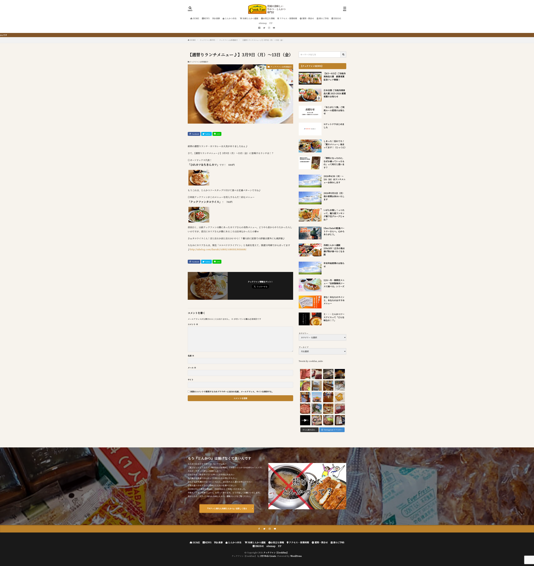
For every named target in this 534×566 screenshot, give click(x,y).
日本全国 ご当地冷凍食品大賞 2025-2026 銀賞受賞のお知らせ (335, 93)
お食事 (217, 18)
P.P (271, 23)
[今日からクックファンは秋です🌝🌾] (328, 409)
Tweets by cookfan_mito (311, 361)
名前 (191, 356)
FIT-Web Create (268, 556)
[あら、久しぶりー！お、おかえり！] (340, 374)
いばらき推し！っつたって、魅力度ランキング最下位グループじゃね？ (334, 215)
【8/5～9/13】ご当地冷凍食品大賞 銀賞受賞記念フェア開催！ (335, 76)
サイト (190, 380)
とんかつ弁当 (230, 18)
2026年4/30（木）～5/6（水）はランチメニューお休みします (334, 179)
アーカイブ (303, 347)
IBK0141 (337, 18)
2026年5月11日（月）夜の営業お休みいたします (334, 196)
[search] (343, 54)
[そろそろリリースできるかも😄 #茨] (340, 397)
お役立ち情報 (269, 18)
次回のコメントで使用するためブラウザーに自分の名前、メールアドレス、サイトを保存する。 (232, 391)
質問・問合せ (308, 18)
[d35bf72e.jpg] (199, 220)
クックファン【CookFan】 (276, 552)
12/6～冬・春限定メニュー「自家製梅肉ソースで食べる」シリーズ (334, 283)
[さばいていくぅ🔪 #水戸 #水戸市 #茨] (317, 374)
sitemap (263, 23)
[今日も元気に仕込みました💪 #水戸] (305, 420)
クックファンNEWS (207, 40)
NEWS (207, 18)
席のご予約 (323, 18)
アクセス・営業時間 (288, 18)
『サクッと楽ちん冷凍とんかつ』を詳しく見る (226, 508)
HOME (195, 18)
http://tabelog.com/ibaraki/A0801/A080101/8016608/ (218, 249)
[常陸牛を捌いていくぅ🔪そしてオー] (340, 409)
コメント (193, 324)
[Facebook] (194, 134)
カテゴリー (303, 333)
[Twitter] (206, 134)
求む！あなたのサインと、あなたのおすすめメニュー (334, 300)
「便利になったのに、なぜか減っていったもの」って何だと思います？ (334, 163)
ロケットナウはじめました (334, 126)
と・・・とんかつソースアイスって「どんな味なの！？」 (334, 317)
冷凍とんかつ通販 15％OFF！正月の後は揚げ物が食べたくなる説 (334, 250)
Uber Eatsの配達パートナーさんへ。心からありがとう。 (334, 231)
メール (192, 368)
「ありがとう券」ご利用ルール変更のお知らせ (334, 110)
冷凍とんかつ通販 (250, 18)
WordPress (296, 556)
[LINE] (216, 134)
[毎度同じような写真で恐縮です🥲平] (328, 420)
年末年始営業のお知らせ (334, 265)
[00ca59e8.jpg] (199, 183)
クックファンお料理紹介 (228, 40)
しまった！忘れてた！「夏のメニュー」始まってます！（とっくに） (335, 144)
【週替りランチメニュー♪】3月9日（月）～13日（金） (263, 40)
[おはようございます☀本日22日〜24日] (305, 397)
